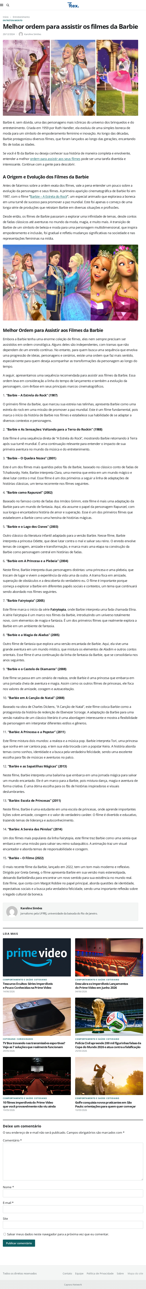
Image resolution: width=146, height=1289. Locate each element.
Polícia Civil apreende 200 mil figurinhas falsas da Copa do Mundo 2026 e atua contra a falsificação (108, 1045)
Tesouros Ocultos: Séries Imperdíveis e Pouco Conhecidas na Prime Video (28, 986)
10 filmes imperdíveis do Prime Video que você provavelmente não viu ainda (29, 1104)
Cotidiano (40, 979)
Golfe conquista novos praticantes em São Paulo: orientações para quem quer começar (105, 1104)
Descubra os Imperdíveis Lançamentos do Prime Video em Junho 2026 (101, 986)
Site (5, 1218)
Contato (67, 1273)
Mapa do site (135, 1273)
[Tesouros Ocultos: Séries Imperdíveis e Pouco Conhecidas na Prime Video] (37, 957)
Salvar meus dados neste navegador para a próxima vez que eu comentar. (58, 1234)
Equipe (79, 1273)
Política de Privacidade (100, 1273)
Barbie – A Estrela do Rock (48, 196)
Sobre (120, 1273)
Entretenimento (21, 16)
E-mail (8, 1203)
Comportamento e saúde (18, 979)
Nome (8, 1187)
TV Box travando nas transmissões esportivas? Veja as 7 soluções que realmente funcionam (34, 1045)
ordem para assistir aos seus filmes (55, 159)
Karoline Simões (32, 34)
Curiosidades (25, 1039)
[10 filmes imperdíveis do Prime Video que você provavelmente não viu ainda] (37, 1076)
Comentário (12, 1140)
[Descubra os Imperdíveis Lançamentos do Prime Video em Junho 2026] (109, 957)
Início (6, 16)
